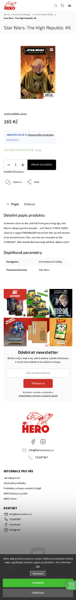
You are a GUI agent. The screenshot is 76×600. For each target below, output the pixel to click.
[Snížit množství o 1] (8, 165)
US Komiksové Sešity (50, 262)
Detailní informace (14, 172)
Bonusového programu (41, 135)
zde (38, 566)
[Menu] (69, 5)
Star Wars (44, 270)
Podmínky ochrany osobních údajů (22, 488)
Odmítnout (38, 593)
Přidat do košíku (41, 165)
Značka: (15, 113)
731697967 (41, 457)
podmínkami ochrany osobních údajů (38, 395)
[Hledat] (55, 5)
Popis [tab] (15, 204)
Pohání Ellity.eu (13, 139)
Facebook (33, 441)
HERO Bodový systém (16, 494)
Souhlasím (38, 583)
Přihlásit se (38, 383)
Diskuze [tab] (29, 204)
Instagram (43, 441)
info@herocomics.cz (41, 450)
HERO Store (10, 499)
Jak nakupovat (12, 478)
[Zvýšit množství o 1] (22, 165)
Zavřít (64, 191)
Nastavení (38, 573)
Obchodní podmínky (15, 483)
